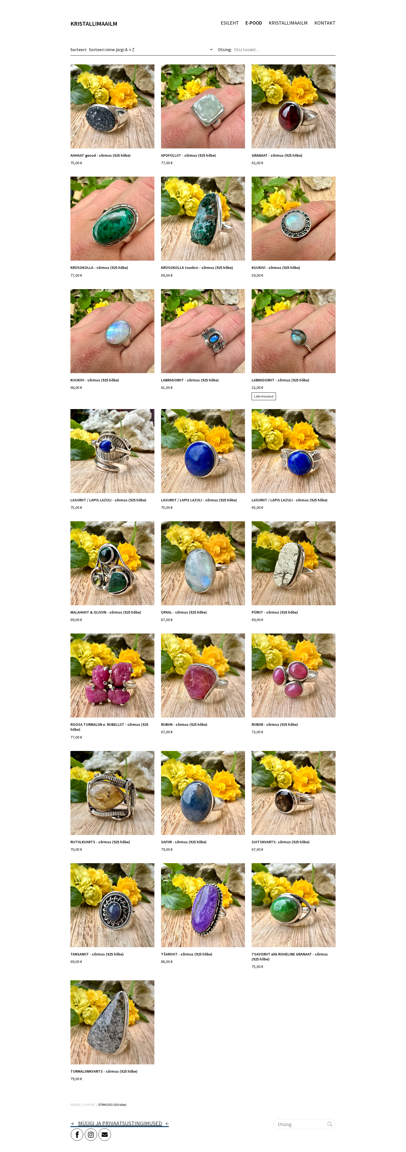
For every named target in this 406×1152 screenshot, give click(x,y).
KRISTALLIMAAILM (288, 23)
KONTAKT (325, 23)
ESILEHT (230, 23)
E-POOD (254, 23)
